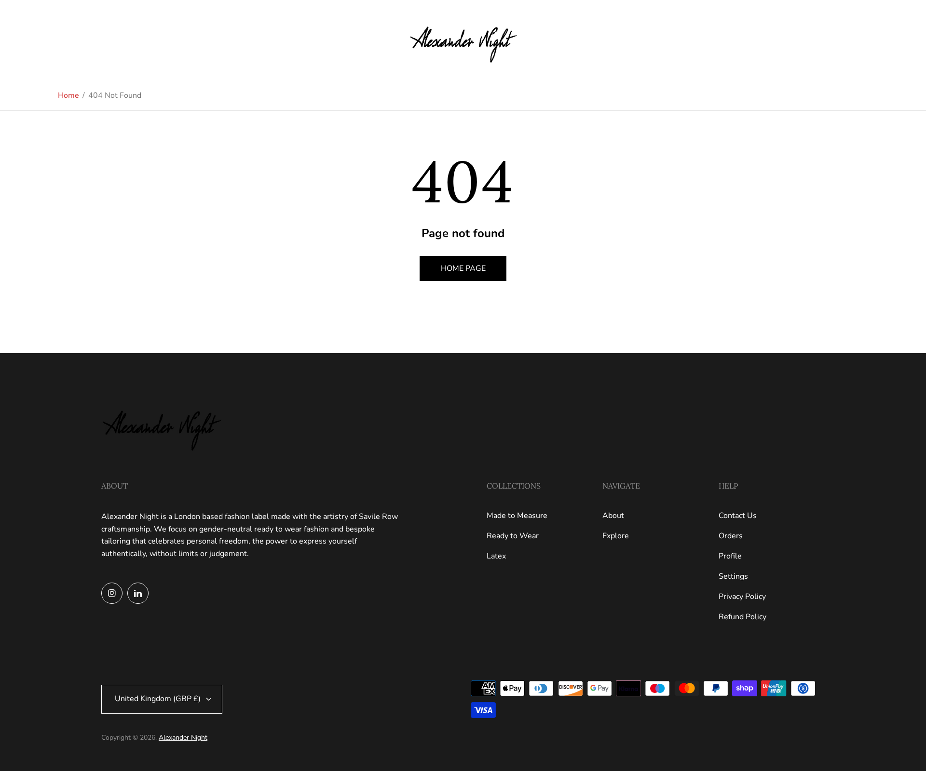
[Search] (875, 40)
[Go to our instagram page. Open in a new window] (112, 593)
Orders (731, 536)
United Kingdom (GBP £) (158, 698)
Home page (463, 268)
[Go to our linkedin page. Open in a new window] (138, 593)
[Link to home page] (161, 427)
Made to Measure (517, 515)
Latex (496, 556)
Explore (615, 536)
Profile (730, 556)
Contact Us (738, 515)
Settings (733, 576)
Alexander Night (183, 737)
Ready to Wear (513, 536)
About (613, 515)
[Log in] (849, 40)
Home (68, 95)
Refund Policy (742, 616)
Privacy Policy (742, 596)
